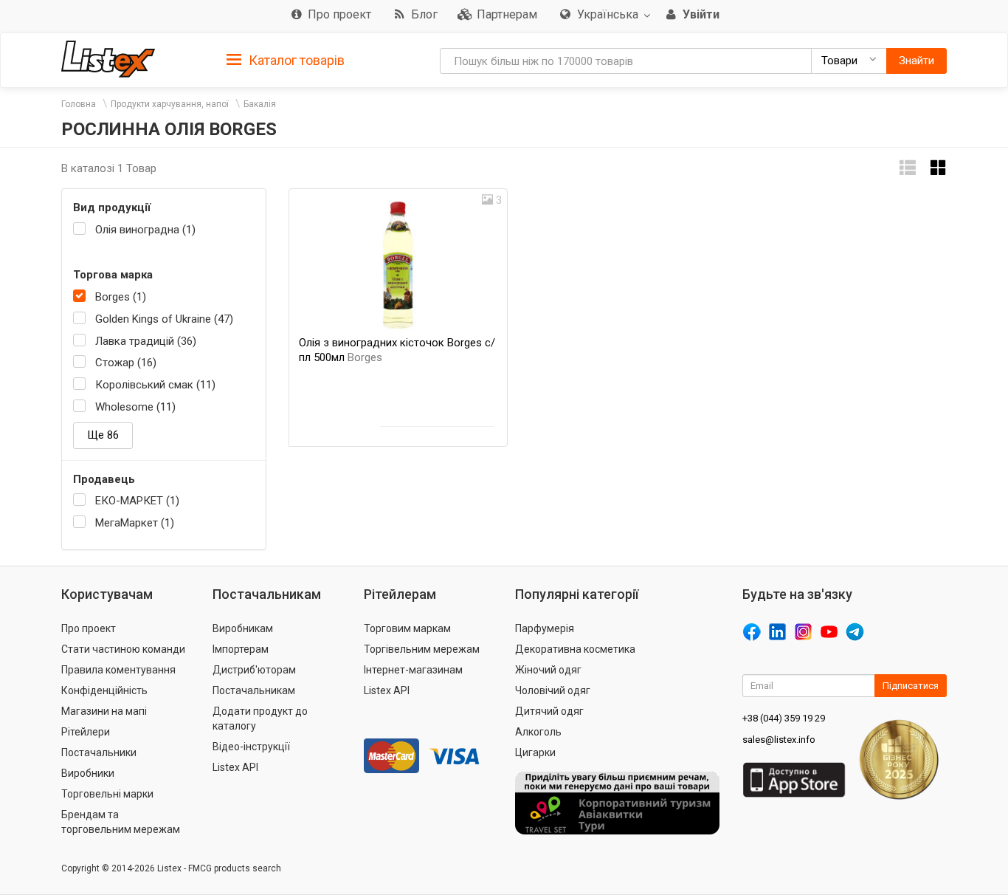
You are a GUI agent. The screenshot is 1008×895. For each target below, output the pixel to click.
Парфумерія (544, 628)
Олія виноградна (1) (145, 229)
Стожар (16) (125, 362)
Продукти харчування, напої (170, 104)
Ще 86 (103, 435)
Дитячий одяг (549, 711)
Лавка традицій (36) (145, 341)
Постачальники (99, 752)
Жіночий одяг (548, 670)
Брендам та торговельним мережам (120, 822)
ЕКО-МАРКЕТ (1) (137, 500)
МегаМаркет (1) (134, 522)
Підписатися (911, 685)
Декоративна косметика (575, 649)
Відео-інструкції (251, 746)
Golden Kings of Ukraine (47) (164, 319)
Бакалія (260, 104)
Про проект (88, 628)
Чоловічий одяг (552, 690)
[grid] (939, 168)
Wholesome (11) (135, 407)
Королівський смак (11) (155, 384)
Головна (78, 104)
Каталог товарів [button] (295, 60)
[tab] (285, 59)
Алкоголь (538, 732)
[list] (908, 168)
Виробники (87, 773)
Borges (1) (120, 297)
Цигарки (535, 752)
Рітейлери (85, 732)
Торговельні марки (107, 794)
